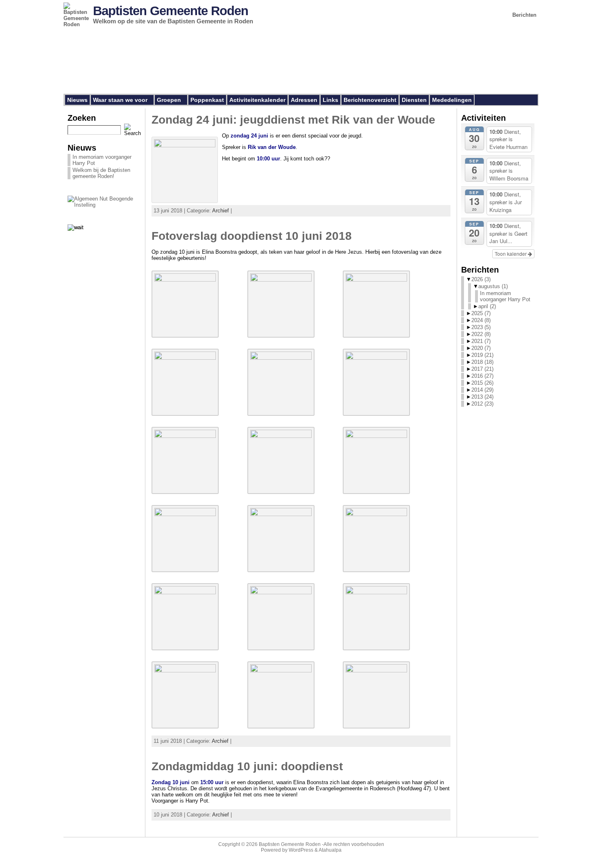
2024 (481, 320)
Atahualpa (330, 850)
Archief (220, 210)
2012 (482, 404)
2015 (482, 383)
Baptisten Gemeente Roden (170, 11)
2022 (481, 334)
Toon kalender (511, 253)
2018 (482, 362)
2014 (482, 390)
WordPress (301, 850)
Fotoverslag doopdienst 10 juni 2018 (252, 236)
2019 (482, 355)
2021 (481, 341)
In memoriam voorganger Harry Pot (505, 296)
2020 (481, 348)
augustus (493, 286)
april (487, 306)
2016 (482, 376)
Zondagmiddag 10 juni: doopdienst (247, 766)
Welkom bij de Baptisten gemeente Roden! (101, 173)
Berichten (524, 15)
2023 (481, 327)
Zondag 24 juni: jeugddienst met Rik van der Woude (293, 119)
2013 (482, 397)
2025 (481, 313)
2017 (482, 369)
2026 (481, 279)
